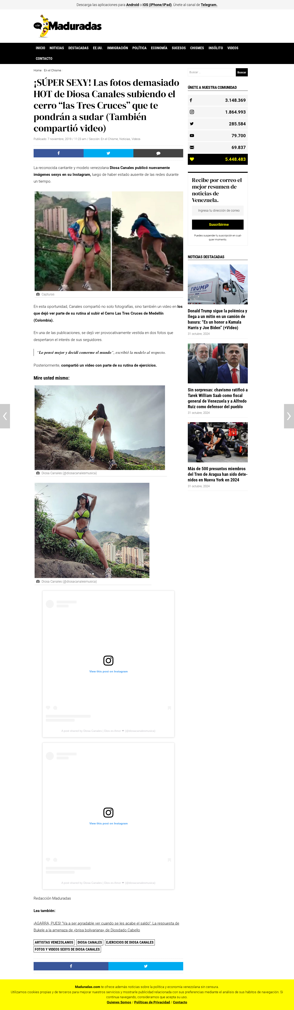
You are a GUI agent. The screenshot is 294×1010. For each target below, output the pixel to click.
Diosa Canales (90, 942)
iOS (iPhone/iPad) (157, 5)
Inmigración (117, 48)
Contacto (44, 59)
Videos (232, 48)
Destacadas (78, 48)
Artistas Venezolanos (54, 942)
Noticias (57, 48)
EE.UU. (98, 48)
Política (139, 48)
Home (38, 70)
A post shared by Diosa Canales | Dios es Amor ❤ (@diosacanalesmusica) (108, 730)
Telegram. (209, 5)
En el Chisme (52, 70)
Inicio (40, 48)
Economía (159, 48)
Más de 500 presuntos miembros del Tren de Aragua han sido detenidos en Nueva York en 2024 (218, 474)
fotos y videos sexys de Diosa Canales (67, 949)
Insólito (216, 48)
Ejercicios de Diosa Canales (130, 942)
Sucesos (179, 48)
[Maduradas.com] (68, 36)
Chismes (197, 48)
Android (132, 5)
